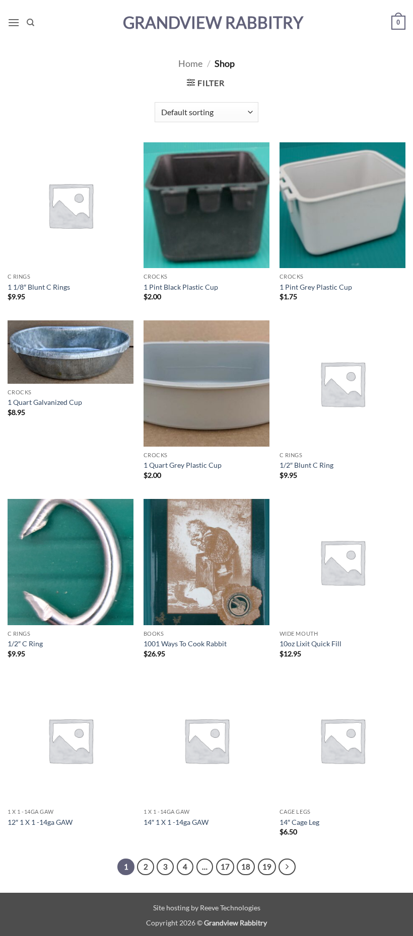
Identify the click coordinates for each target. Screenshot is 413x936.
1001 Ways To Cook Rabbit (185, 643)
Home (190, 63)
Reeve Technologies (230, 907)
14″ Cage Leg (299, 822)
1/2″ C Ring (25, 643)
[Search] (30, 22)
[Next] (287, 867)
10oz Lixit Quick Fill (310, 643)
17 (225, 866)
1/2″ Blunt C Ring (306, 465)
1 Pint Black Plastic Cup (181, 287)
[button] (14, 22)
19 (266, 866)
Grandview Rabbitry (213, 23)
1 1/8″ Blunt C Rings (39, 287)
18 (245, 866)
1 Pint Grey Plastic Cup (316, 287)
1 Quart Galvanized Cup (45, 402)
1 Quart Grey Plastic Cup (183, 465)
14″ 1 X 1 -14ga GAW (176, 822)
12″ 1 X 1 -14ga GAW (40, 822)
